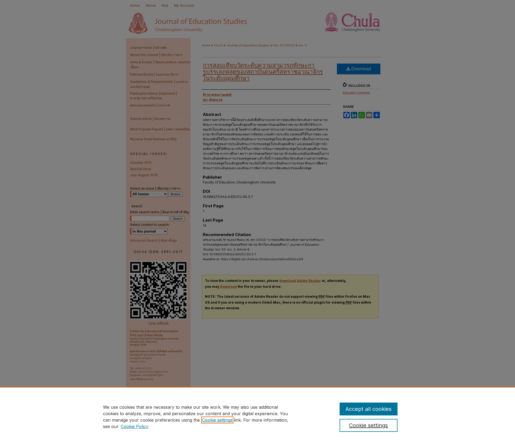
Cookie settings (217, 420)
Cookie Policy (134, 426)
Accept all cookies (368, 409)
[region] (257, 416)
